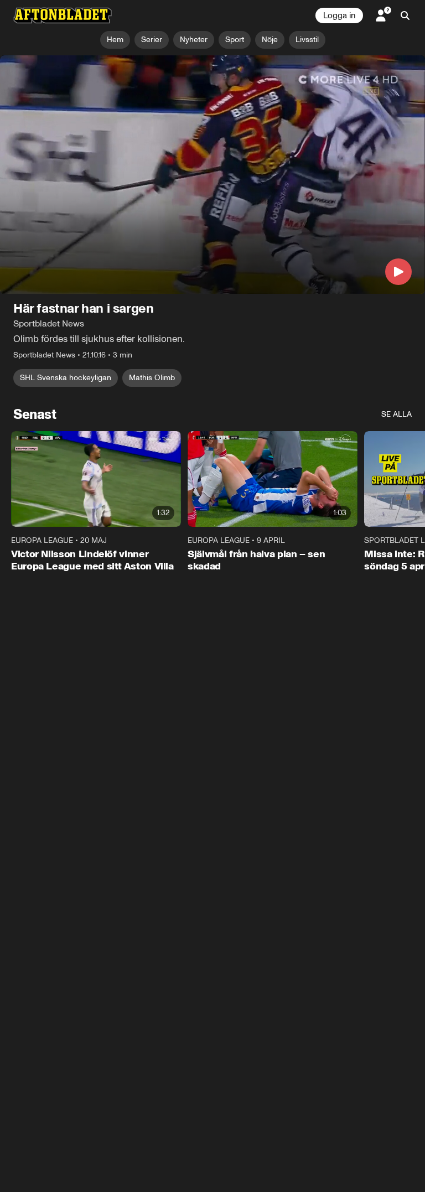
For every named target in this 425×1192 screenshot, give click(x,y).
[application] (212, 174)
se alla (396, 414)
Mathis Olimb (152, 378)
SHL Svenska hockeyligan (65, 378)
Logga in (339, 15)
